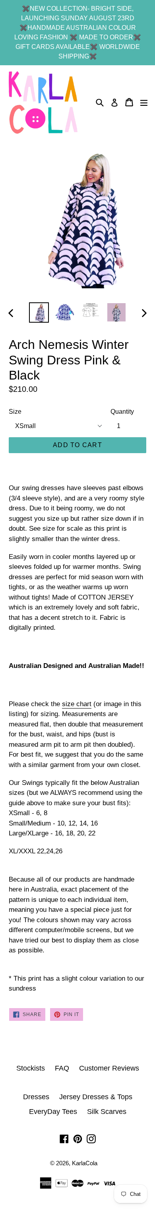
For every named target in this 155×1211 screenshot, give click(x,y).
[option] (39, 312)
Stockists (30, 1068)
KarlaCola (84, 1163)
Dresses (36, 1097)
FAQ (62, 1068)
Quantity (122, 411)
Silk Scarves (106, 1112)
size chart (76, 704)
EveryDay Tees (53, 1112)
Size (15, 411)
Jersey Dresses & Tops (95, 1097)
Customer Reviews (109, 1068)
